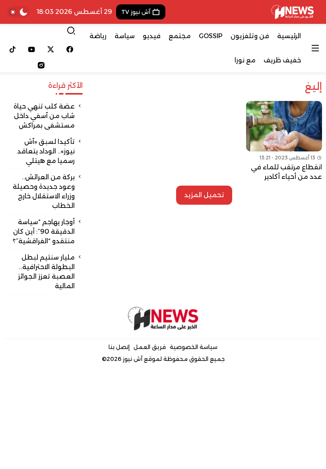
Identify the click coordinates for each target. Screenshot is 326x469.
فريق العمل (150, 347)
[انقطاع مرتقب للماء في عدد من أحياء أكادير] (284, 141)
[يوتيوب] (32, 49)
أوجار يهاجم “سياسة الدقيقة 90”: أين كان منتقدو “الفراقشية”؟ (44, 231)
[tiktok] (12, 49)
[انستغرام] (41, 65)
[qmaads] (163, 318)
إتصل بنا (119, 347)
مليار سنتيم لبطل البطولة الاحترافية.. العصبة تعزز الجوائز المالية (46, 272)
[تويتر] (51, 49)
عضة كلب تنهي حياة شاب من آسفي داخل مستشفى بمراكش (44, 116)
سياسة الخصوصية (193, 347)
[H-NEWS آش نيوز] (292, 12)
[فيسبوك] (69, 49)
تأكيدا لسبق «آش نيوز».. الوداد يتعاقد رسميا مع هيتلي (46, 151)
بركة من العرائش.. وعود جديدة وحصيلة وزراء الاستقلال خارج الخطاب (44, 191)
